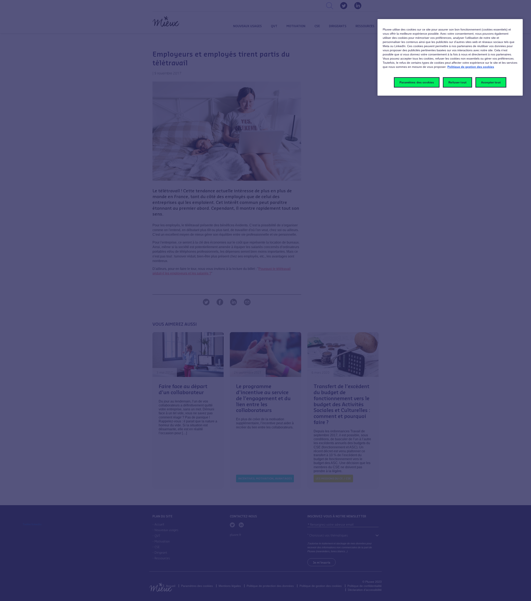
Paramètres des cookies (416, 82)
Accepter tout (491, 82)
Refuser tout (457, 82)
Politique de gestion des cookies (470, 66)
